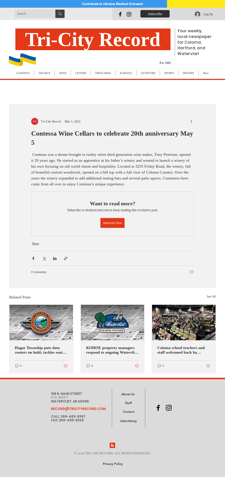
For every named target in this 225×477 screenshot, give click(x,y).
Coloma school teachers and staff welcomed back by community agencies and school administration (181, 350)
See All (211, 296)
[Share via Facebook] (33, 258)
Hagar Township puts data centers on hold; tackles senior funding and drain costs (40, 350)
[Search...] (60, 14)
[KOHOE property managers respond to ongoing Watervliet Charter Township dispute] (112, 322)
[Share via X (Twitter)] (44, 258)
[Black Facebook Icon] (120, 14)
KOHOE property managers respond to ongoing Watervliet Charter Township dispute (112, 350)
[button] (128, 421)
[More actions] (191, 121)
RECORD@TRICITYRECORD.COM (78, 408)
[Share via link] (66, 258)
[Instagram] (129, 14)
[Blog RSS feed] (112, 446)
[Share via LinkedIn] (55, 258)
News (35, 243)
